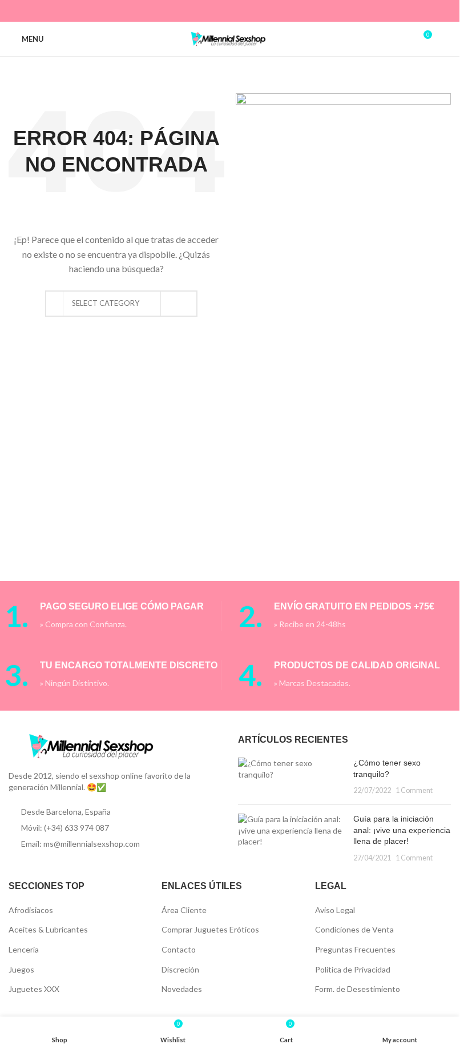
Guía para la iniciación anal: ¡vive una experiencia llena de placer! (401, 830)
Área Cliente (184, 910)
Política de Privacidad (352, 969)
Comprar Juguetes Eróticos (210, 929)
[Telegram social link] (266, 10)
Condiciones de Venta (354, 929)
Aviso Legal (335, 910)
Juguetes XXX (34, 989)
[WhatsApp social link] (251, 10)
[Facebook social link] (194, 10)
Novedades (182, 989)
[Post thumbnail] (291, 777)
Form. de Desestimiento (357, 989)
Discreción (180, 969)
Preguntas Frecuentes (355, 949)
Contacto (179, 949)
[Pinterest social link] (222, 10)
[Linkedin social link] (237, 10)
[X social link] (208, 10)
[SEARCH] (174, 303)
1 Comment (414, 790)
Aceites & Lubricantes (48, 929)
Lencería (24, 949)
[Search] (446, 38)
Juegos (21, 969)
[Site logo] (230, 38)
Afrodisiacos (31, 910)
